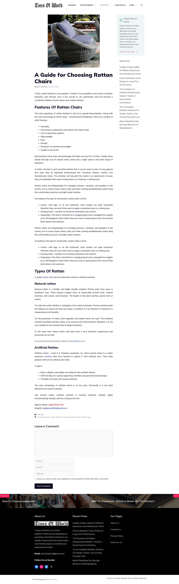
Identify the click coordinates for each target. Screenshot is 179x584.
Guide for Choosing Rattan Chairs (68, 417)
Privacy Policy (117, 536)
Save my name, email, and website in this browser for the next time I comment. (72, 479)
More (131, 5)
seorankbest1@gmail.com (53, 553)
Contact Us (116, 529)
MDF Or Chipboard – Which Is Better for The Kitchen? (123, 501)
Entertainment (87, 5)
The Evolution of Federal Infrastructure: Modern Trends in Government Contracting (130, 96)
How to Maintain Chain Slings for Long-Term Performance (130, 81)
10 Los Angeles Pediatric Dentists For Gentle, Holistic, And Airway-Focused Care (88, 552)
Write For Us (116, 542)
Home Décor (120, 5)
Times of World (42, 530)
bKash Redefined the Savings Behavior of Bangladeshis (129, 124)
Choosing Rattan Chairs (46, 417)
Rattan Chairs (86, 417)
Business (72, 5)
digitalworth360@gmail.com (55, 408)
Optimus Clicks (51, 579)
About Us (115, 523)
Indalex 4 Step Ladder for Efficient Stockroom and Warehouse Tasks (130, 70)
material (48, 356)
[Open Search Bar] (141, 5)
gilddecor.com (78, 341)
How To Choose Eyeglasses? (18, 501)
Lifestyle (104, 5)
